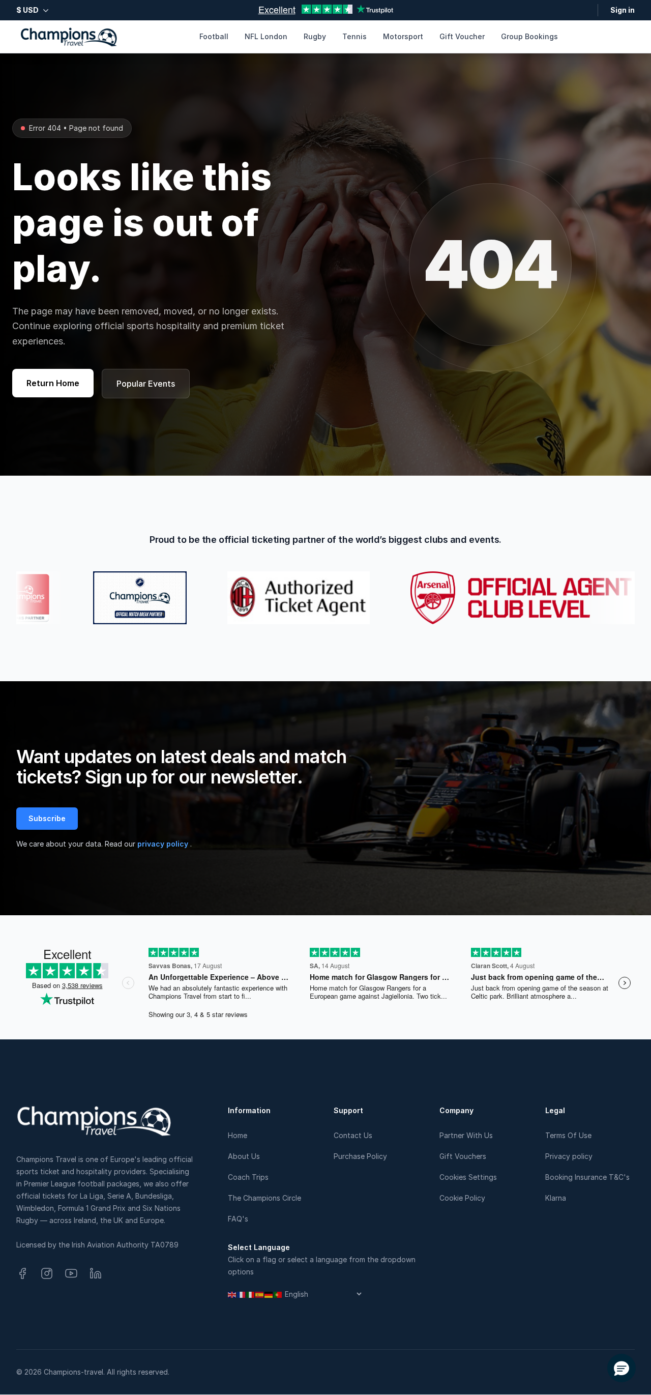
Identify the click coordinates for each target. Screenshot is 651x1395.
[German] (269, 1294)
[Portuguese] (278, 1294)
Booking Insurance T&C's (587, 1177)
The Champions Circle (264, 1198)
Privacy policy (569, 1156)
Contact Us (353, 1135)
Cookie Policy (462, 1198)
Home (237, 1135)
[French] (241, 1294)
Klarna (555, 1198)
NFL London (266, 36)
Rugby (315, 36)
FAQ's (238, 1218)
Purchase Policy (360, 1156)
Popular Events (145, 384)
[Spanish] (259, 1294)
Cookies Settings (468, 1177)
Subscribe (47, 818)
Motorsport (403, 36)
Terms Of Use (568, 1135)
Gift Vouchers (462, 1156)
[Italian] (250, 1294)
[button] (621, 1368)
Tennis (354, 36)
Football (213, 36)
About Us (244, 1156)
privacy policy (163, 843)
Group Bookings (529, 36)
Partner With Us (466, 1135)
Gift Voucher (462, 36)
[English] (232, 1294)
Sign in (622, 10)
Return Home (52, 383)
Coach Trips (248, 1177)
